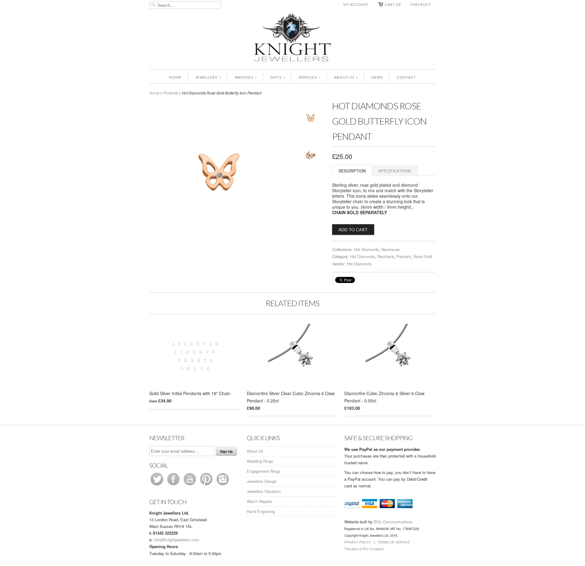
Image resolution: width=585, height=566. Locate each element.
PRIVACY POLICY (357, 542)
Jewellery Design (262, 481)
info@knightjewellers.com (176, 540)
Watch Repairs (259, 501)
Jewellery (208, 77)
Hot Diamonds (366, 249)
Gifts (277, 77)
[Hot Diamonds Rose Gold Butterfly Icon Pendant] (311, 119)
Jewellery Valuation (264, 491)
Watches (246, 77)
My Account (356, 4)
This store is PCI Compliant (364, 549)
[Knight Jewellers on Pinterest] (207, 485)
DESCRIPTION (352, 171)
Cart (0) (393, 4)
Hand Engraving (261, 511)
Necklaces (390, 249)
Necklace (386, 256)
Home (175, 77)
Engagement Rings (263, 471)
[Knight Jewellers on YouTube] (190, 485)
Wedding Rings (260, 461)
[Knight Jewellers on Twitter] (157, 485)
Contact (406, 77)
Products (170, 92)
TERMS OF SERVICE (394, 542)
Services (309, 77)
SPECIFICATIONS (394, 171)
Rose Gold (422, 256)
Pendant (403, 256)
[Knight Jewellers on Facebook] (174, 485)
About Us (346, 77)
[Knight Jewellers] (292, 38)
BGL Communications (393, 522)
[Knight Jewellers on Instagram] (222, 485)
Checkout (420, 4)
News (377, 77)
